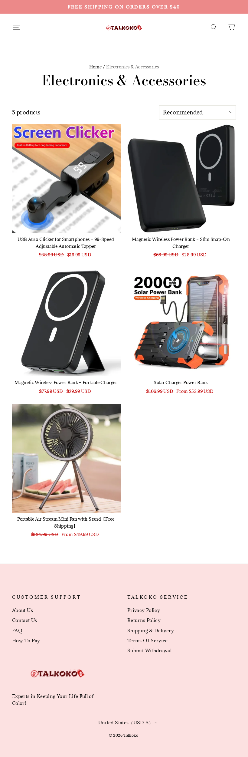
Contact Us (24, 620)
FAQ (17, 630)
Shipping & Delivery (150, 630)
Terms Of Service (147, 640)
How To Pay (26, 640)
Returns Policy (144, 620)
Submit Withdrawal (149, 650)
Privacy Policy (143, 610)
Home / (97, 67)
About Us (22, 610)
